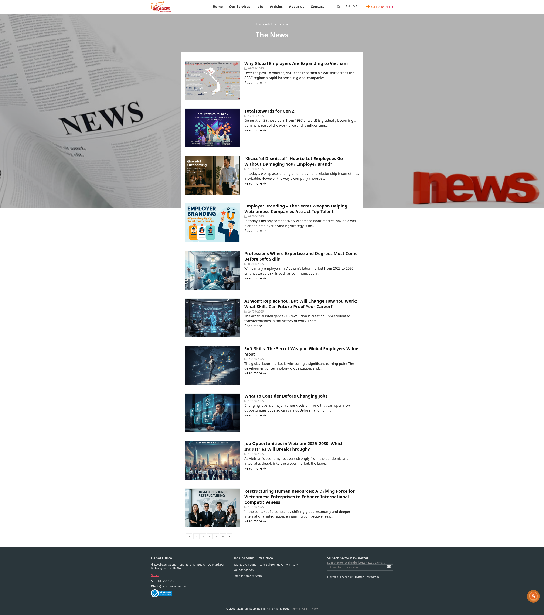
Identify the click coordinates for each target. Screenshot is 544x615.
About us (296, 6)
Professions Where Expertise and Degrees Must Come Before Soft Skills (301, 256)
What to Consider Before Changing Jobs (285, 396)
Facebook (346, 577)
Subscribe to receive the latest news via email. (356, 562)
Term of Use (299, 609)
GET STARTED (379, 7)
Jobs (260, 6)
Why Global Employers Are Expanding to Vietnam (296, 63)
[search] (338, 6)
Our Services (239, 6)
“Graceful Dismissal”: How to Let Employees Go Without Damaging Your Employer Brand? (293, 161)
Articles (276, 6)
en (348, 6)
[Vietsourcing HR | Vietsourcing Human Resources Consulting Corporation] (161, 7)
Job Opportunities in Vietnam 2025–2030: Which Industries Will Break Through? (294, 446)
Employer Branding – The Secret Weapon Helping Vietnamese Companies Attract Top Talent (295, 208)
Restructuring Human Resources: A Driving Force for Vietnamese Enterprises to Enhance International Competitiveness (299, 496)
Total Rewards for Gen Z (269, 111)
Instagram (372, 577)
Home (218, 6)
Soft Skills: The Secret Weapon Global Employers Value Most (301, 351)
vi (355, 6)
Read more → (255, 82)
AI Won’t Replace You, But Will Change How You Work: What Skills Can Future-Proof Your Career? (300, 303)
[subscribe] (386, 569)
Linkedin (332, 577)
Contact (317, 6)
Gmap (155, 575)
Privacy (313, 609)
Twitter (359, 577)
